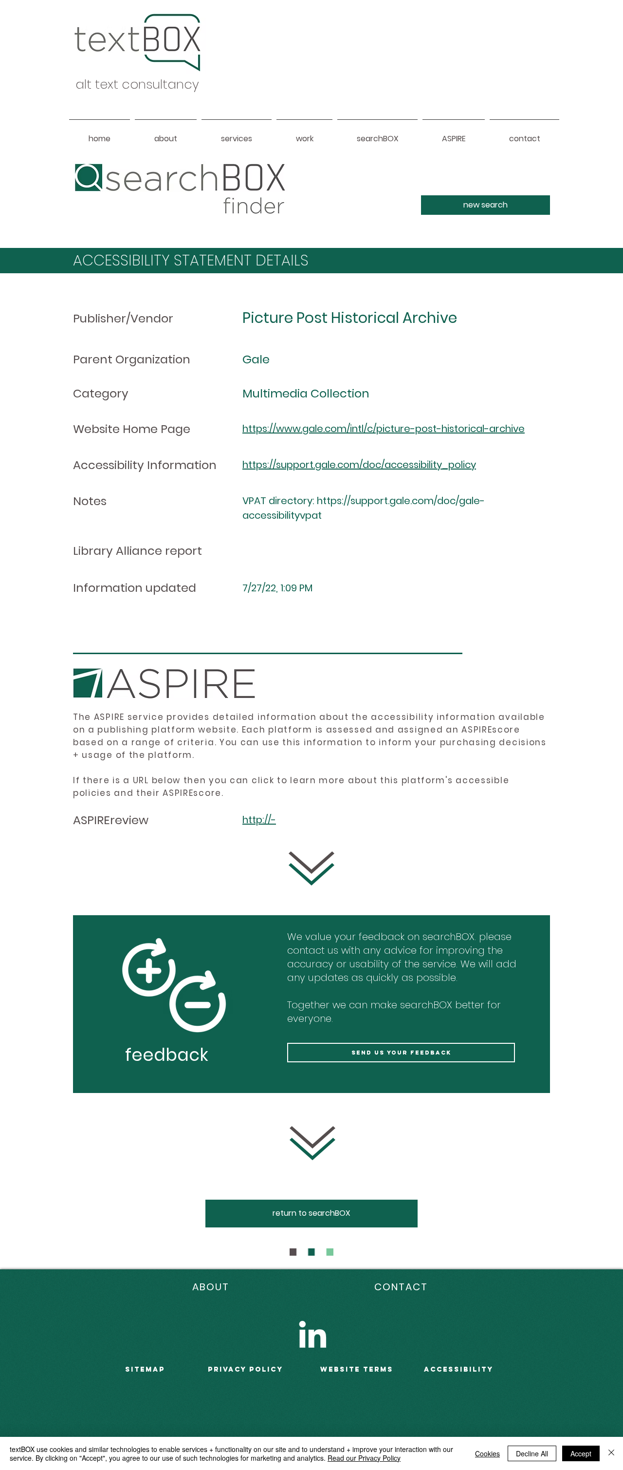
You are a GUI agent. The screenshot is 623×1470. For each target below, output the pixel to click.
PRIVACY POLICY (245, 1369)
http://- (259, 820)
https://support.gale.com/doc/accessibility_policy (359, 464)
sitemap (145, 1369)
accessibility (459, 1369)
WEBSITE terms (356, 1369)
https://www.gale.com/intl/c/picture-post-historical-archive (383, 428)
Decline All (532, 1453)
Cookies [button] (487, 1453)
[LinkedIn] (312, 1334)
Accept (580, 1453)
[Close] (611, 1453)
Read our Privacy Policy (364, 1458)
